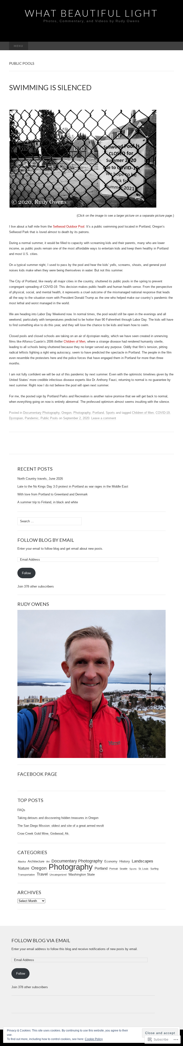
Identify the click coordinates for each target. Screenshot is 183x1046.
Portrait (113, 868)
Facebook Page (37, 774)
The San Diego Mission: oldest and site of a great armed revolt (60, 825)
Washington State (81, 874)
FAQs (21, 810)
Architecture (36, 861)
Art (48, 861)
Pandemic (32, 418)
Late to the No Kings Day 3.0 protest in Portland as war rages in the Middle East (72, 486)
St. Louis (143, 868)
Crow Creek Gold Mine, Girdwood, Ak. (43, 833)
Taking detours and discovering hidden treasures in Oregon (57, 818)
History (124, 861)
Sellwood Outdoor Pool (68, 226)
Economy (110, 861)
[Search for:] (169, 46)
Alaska (22, 861)
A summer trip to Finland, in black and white (47, 502)
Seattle (123, 868)
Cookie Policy (94, 1039)
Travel (42, 874)
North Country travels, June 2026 (40, 478)
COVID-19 (163, 412)
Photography (82, 412)
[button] (83, 158)
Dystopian (16, 418)
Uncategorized (58, 874)
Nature (23, 868)
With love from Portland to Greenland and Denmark (52, 494)
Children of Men (74, 341)
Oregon (66, 412)
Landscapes (142, 861)
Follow (26, 573)
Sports (110, 412)
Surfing (154, 868)
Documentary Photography (41, 412)
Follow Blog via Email (40, 940)
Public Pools (49, 418)
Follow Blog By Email (45, 540)
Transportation (26, 874)
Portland (98, 412)
